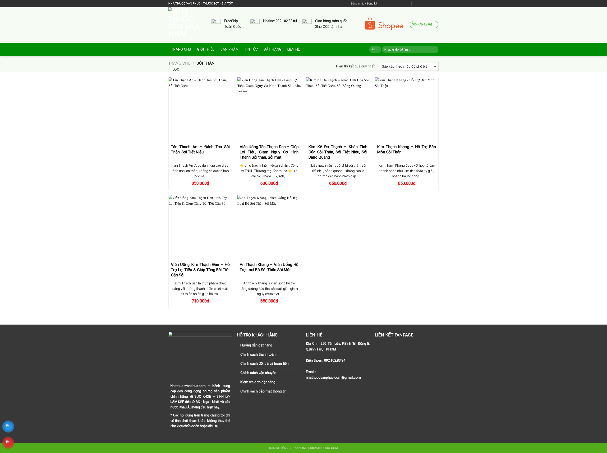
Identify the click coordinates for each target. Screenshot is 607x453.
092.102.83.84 (286, 21)
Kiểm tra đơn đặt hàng (257, 382)
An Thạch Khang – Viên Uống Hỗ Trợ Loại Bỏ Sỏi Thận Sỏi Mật (269, 267)
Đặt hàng (272, 49)
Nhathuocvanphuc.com (188, 386)
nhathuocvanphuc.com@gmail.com (333, 377)
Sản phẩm (230, 49)
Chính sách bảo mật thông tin (263, 391)
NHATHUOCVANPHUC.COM (318, 448)
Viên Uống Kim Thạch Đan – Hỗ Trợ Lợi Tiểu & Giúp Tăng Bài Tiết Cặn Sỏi (200, 269)
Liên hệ (293, 49)
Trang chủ (181, 49)
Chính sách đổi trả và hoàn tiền (264, 363)
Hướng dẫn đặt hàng (256, 345)
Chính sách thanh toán (258, 354)
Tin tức (251, 49)
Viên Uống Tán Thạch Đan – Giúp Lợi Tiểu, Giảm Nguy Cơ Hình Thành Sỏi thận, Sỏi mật (269, 152)
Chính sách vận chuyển (258, 373)
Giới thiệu (206, 49)
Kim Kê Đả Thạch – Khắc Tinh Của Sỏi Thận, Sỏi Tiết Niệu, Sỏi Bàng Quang (337, 152)
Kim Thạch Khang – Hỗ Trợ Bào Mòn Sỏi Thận (406, 149)
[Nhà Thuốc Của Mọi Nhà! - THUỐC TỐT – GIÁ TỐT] (186, 25)
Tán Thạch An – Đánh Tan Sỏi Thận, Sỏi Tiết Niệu (200, 149)
